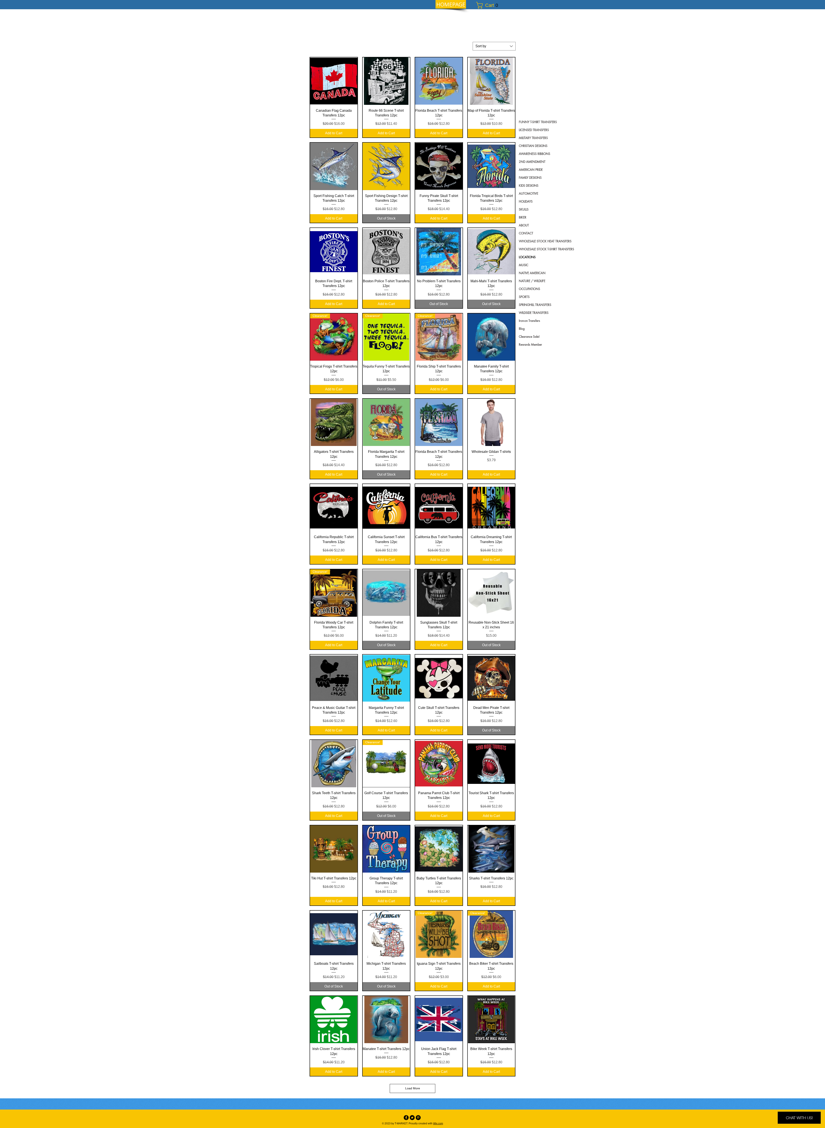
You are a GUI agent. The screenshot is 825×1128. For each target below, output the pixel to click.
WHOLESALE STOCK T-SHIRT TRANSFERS (546, 249)
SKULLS (524, 209)
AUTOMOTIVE (528, 193)
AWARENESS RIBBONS (534, 154)
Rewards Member (530, 344)
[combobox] (494, 46)
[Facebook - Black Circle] (406, 1117)
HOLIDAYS (526, 201)
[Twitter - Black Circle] (412, 1117)
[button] (489, 5)
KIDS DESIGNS (528, 185)
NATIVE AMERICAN (532, 273)
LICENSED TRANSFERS (534, 130)
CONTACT (526, 233)
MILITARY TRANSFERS (533, 138)
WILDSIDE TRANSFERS (533, 313)
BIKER (522, 217)
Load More (412, 1088)
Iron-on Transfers (529, 321)
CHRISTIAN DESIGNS (533, 146)
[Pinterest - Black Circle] (418, 1117)
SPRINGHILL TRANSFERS (535, 305)
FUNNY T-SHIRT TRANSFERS (538, 122)
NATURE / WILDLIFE (532, 281)
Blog (522, 329)
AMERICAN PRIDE (531, 170)
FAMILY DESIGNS (530, 178)
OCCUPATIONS (529, 289)
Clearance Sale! (529, 336)
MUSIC (523, 265)
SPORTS (524, 297)
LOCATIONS (527, 257)
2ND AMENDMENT (532, 162)
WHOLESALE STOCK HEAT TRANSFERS (545, 241)
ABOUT (524, 225)
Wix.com (438, 1123)
